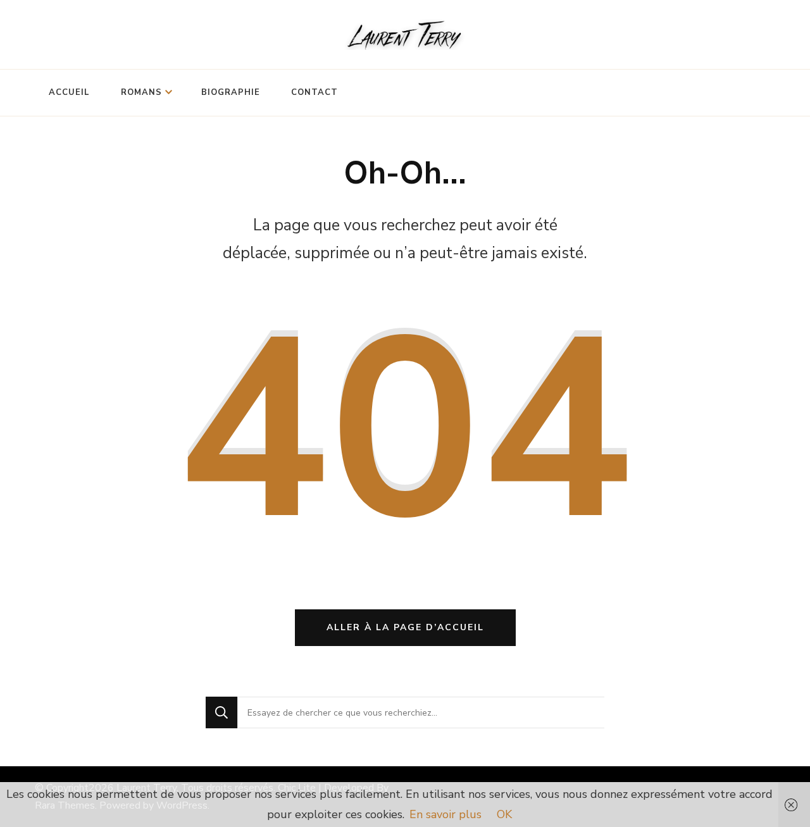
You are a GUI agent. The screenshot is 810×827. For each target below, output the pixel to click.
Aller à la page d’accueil (405, 627)
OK (504, 814)
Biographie (230, 92)
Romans (141, 92)
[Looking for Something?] (420, 712)
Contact (314, 92)
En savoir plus (445, 814)
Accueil (69, 92)
